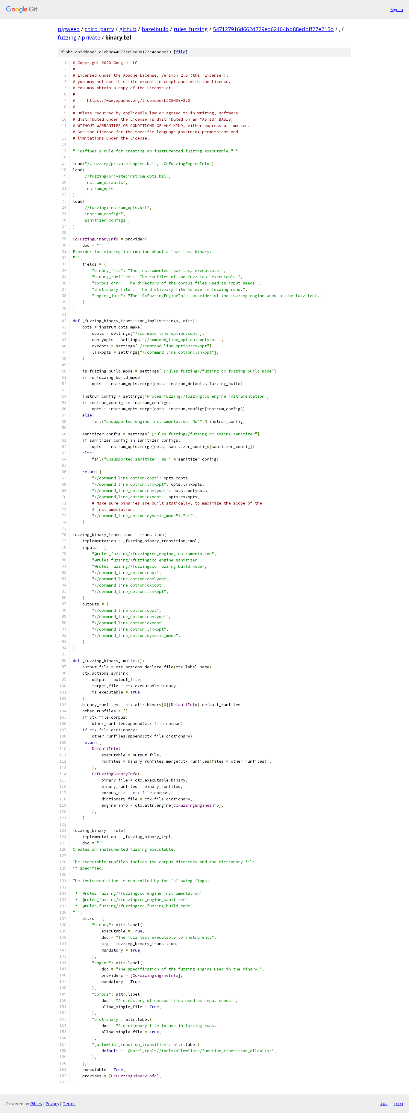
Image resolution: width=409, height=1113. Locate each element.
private (91, 37)
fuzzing (67, 37)
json (398, 1103)
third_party (99, 29)
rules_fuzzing (191, 29)
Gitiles (36, 1103)
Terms (69, 1103)
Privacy (52, 1103)
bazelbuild (155, 29)
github (128, 29)
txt (383, 1103)
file (180, 51)
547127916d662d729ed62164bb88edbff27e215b (273, 29)
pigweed (69, 29)
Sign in (396, 9)
